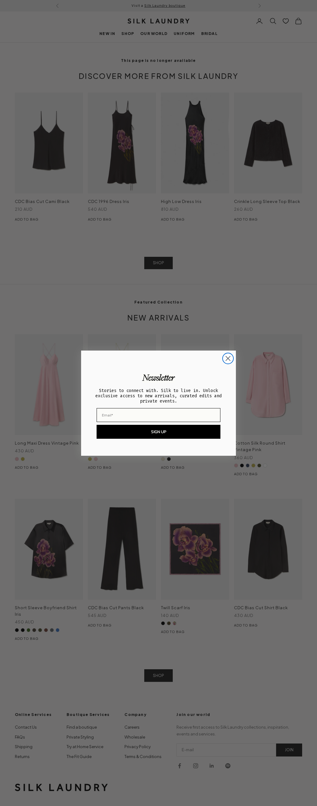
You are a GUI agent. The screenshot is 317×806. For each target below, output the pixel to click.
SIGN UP (158, 432)
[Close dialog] (228, 358)
